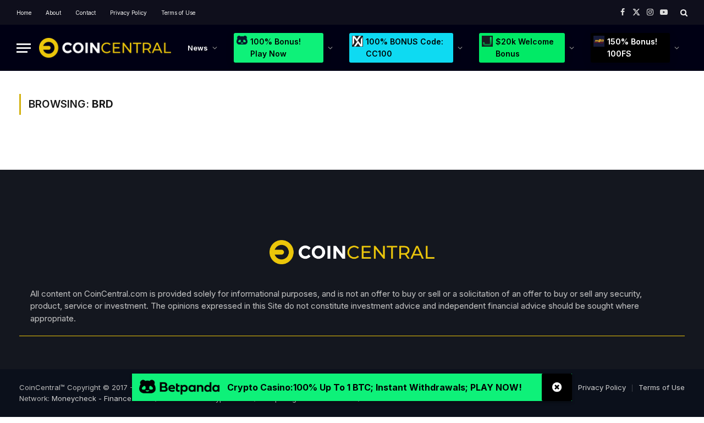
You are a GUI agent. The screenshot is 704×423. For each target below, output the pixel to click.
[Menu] (23, 48)
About (53, 12)
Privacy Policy (128, 12)
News (198, 47)
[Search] (683, 12)
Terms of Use (178, 12)
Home (23, 12)
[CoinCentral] (105, 48)
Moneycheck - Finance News (102, 398)
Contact (85, 12)
